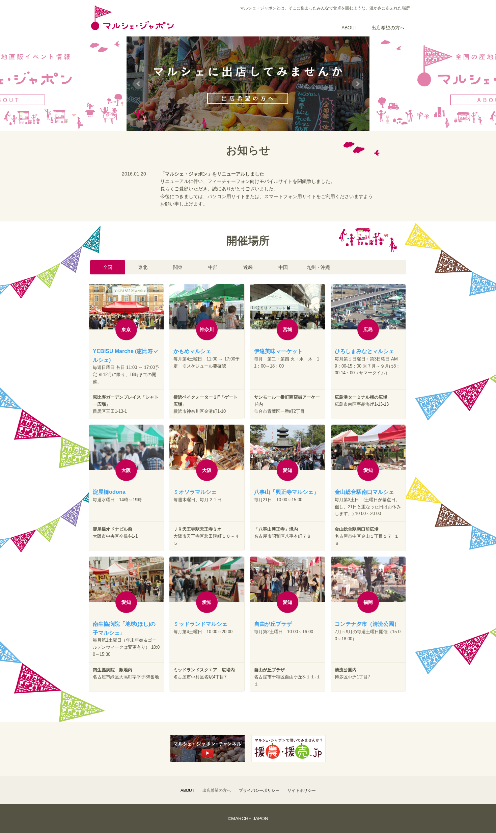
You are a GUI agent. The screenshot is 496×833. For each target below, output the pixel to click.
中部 (213, 267)
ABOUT (349, 27)
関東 (178, 267)
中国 (283, 267)
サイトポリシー (301, 790)
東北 (142, 267)
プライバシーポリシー (259, 790)
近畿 (248, 267)
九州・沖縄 (318, 267)
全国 (107, 267)
